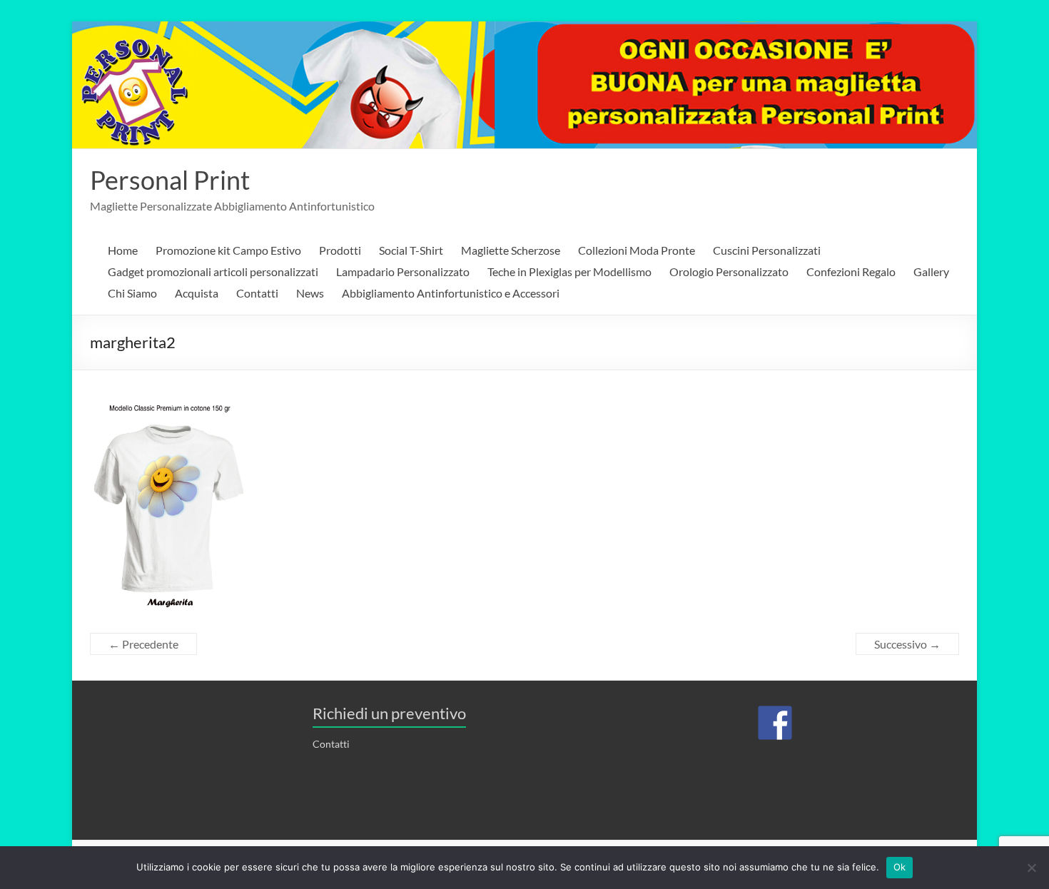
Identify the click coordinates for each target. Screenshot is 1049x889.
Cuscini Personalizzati (767, 250)
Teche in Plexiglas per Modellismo (569, 271)
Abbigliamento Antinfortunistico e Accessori (450, 293)
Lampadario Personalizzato (403, 271)
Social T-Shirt (411, 250)
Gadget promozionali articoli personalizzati (213, 271)
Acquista (196, 293)
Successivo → (907, 644)
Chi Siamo (132, 293)
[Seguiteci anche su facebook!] (775, 723)
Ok (899, 867)
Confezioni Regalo (851, 271)
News (310, 293)
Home (123, 250)
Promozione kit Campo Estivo (228, 250)
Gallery (931, 271)
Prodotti (340, 250)
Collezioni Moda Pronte (636, 250)
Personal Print (170, 179)
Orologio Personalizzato (729, 271)
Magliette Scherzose (510, 250)
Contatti (257, 293)
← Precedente (143, 644)
